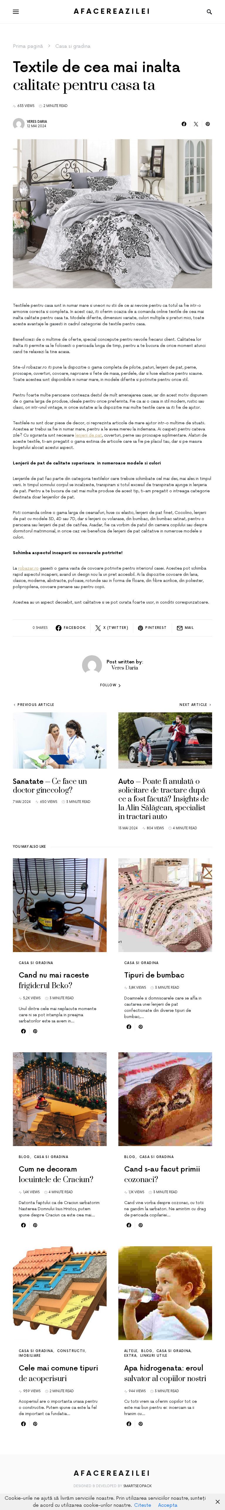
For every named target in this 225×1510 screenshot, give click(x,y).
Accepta (168, 1505)
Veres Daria (37, 122)
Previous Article (36, 705)
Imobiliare (30, 1356)
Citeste (142, 1505)
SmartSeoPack (137, 1486)
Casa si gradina (73, 46)
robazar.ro (28, 568)
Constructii (71, 1351)
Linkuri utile (154, 1356)
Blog (24, 1157)
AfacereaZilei (112, 11)
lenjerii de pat (88, 435)
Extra (130, 1356)
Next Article (193, 705)
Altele (130, 1351)
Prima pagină (28, 46)
